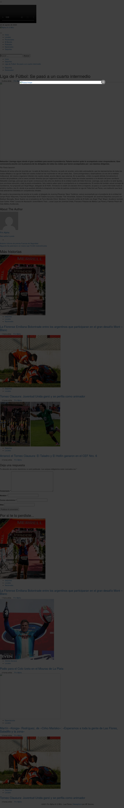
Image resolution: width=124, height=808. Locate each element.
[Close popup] (103, 82)
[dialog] (62, 82)
